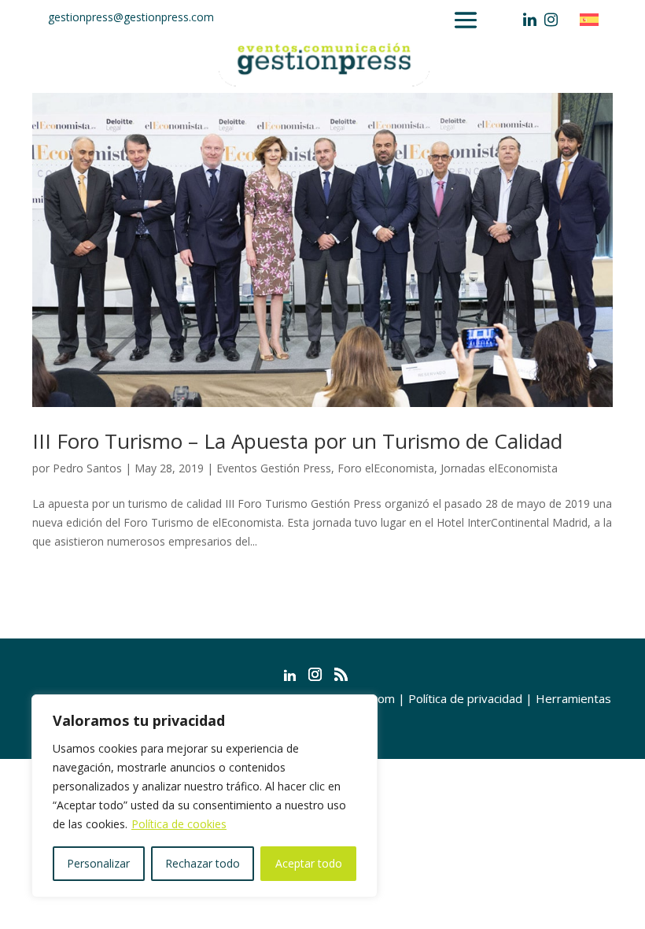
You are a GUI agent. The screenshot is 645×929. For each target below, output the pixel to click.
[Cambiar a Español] (593, 19)
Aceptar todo (308, 863)
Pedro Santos (87, 468)
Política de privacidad (465, 698)
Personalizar (98, 863)
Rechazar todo (202, 863)
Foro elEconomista (385, 468)
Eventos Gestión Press (273, 468)
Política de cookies (179, 823)
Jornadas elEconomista (499, 468)
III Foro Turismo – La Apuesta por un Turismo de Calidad (297, 441)
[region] (204, 796)
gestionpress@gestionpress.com (131, 16)
